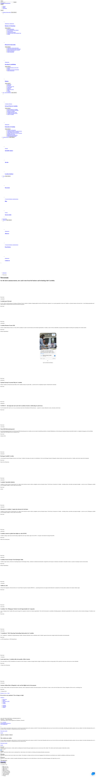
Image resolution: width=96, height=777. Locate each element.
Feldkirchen (9, 84)
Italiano (4, 7)
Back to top (5, 699)
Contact (4, 702)
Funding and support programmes (13, 69)
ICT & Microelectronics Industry (13, 30)
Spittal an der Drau (10, 89)
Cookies (4, 703)
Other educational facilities (11, 136)
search (1, 2)
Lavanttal (8, 91)
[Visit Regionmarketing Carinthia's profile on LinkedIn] (41, 356)
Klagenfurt (9, 85)
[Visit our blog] (6, 716)
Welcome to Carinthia (11, 111)
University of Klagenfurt (11, 130)
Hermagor (9, 88)
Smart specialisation (10, 29)
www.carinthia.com (3, 724)
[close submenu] (3, 138)
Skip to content (3, 761)
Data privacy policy (6, 701)
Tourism (8, 34)
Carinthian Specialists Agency (12, 113)
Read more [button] (42, 353)
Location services (6, 137)
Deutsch (4, 6)
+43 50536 (4, 722)
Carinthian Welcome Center (12, 112)
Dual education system (11, 134)
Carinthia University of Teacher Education (14, 133)
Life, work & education (7, 92)
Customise (6, 734)
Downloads (5, 218)
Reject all (2, 734)
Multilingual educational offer (12, 135)
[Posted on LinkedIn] (54, 355)
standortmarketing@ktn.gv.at (5, 723)
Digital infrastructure (10, 70)
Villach (8, 90)
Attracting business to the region (12, 67)
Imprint (4, 700)
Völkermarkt (9, 87)
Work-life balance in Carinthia (12, 109)
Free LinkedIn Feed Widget (48, 362)
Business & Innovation (7, 12)
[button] (40, 346)
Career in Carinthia (10, 114)
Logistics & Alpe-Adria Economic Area (14, 33)
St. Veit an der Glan (10, 86)
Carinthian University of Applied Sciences (14, 131)
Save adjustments (4, 760)
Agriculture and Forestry (11, 32)
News (4, 176)
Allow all (11, 734)
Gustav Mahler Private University (13, 132)
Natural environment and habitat (12, 110)
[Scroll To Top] (0, 726)
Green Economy (10, 31)
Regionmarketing (5, 3)
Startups (8, 68)
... (6, 693)
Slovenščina (5, 8)
